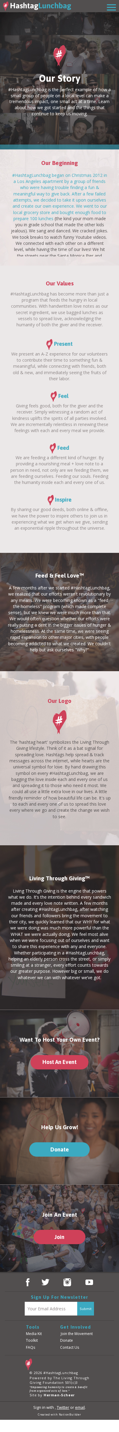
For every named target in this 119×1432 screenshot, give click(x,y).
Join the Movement (77, 1333)
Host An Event (59, 1062)
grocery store (36, 212)
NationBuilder (70, 1414)
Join (59, 1237)
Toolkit (32, 1340)
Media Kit (34, 1333)
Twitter (63, 1407)
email (80, 1407)
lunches (45, 218)
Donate (59, 1149)
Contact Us (69, 1347)
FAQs (30, 1347)
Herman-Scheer (59, 1395)
